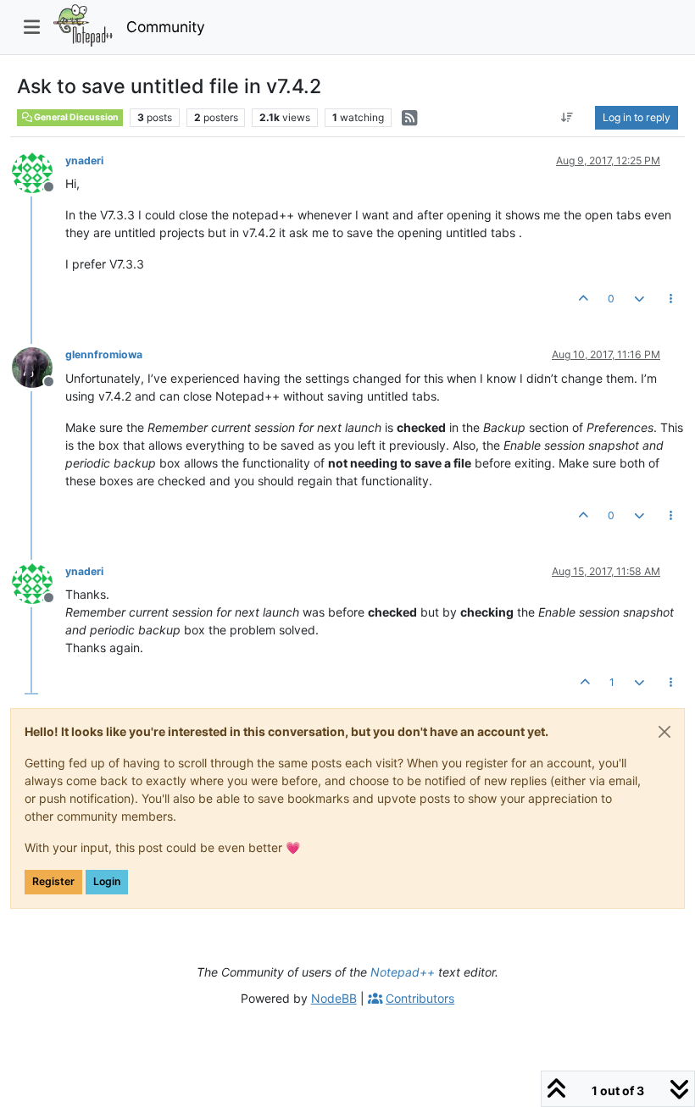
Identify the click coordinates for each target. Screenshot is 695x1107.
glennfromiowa (103, 354)
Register (53, 881)
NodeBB (334, 998)
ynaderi (84, 160)
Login (106, 881)
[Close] (664, 732)
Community (165, 27)
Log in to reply (636, 117)
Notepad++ (402, 972)
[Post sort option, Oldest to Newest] (567, 118)
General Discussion (75, 117)
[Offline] (38, 171)
